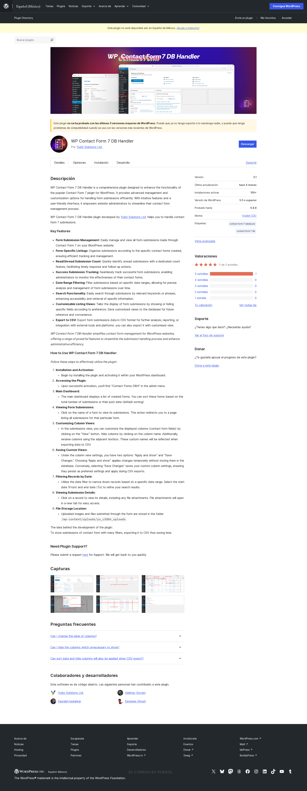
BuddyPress (248, 755)
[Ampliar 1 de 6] (88, 580)
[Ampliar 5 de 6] (134, 600)
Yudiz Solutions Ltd (133, 217)
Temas (75, 744)
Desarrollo (123, 162)
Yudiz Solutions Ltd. (90, 147)
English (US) (249, 215)
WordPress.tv (136, 755)
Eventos (188, 744)
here (85, 554)
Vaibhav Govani (135, 693)
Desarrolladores (136, 749)
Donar (189, 749)
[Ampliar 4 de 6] (88, 600)
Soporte (251, 162)
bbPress (246, 749)
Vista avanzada (205, 241)
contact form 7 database (242, 223)
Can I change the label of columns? (73, 636)
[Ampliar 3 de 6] (179, 580)
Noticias (19, 744)
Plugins (75, 749)
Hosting (18, 749)
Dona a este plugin (207, 365)
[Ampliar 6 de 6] (179, 600)
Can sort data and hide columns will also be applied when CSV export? (97, 658)
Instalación (101, 162)
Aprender (132, 738)
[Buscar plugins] (51, 40)
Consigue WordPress (286, 6)
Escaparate (77, 738)
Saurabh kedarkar (69, 701)
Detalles (59, 162)
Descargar (247, 144)
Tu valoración (203, 305)
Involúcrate (190, 738)
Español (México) (57, 771)
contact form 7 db (246, 231)
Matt (244, 744)
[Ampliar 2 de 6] (134, 580)
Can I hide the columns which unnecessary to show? (84, 647)
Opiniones (79, 162)
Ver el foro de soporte (209, 335)
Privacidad (20, 755)
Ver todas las (248, 305)
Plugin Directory (23, 17)
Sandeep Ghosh (135, 701)
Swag (188, 755)
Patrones (76, 755)
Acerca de (20, 738)
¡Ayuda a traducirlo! (188, 27)
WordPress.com (250, 738)
